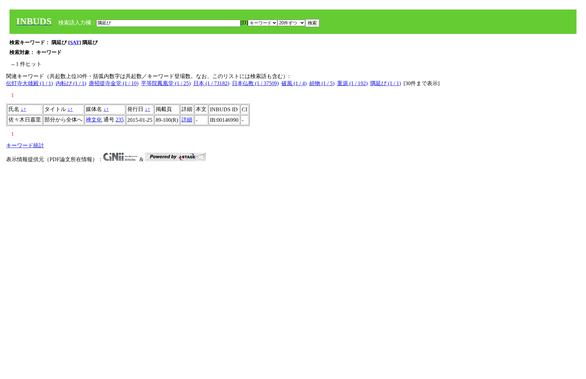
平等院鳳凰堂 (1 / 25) (166, 83)
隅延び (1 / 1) (385, 83)
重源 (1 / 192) (352, 83)
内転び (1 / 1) (71, 83)
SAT (74, 42)
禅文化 (94, 119)
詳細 (186, 119)
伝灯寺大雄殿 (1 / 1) (29, 83)
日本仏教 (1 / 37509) (255, 83)
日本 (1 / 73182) (211, 83)
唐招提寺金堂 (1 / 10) (113, 83)
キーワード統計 (25, 145)
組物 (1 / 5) (321, 83)
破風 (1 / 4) (294, 83)
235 (120, 119)
